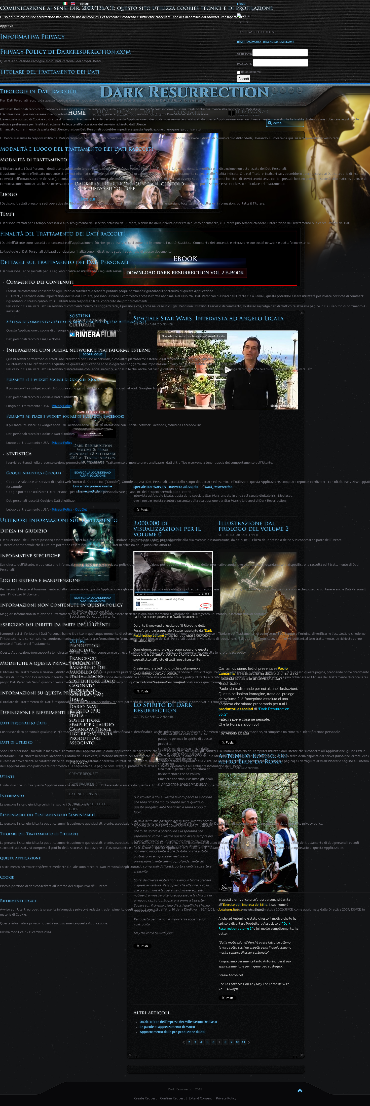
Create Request (145, 1098)
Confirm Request (172, 1098)
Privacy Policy (226, 1098)
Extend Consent (200, 1098)
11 (243, 1042)
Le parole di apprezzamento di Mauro (167, 1026)
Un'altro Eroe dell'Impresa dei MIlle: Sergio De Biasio (178, 1021)
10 (237, 1042)
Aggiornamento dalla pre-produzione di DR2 (172, 1031)
